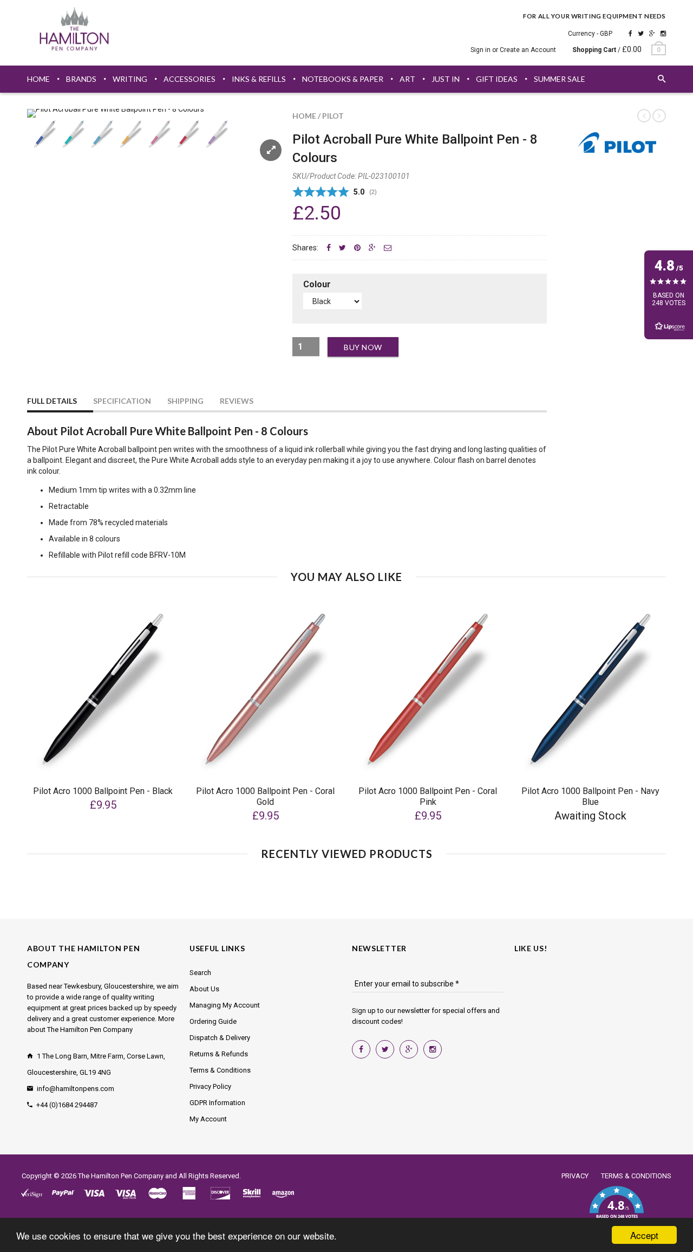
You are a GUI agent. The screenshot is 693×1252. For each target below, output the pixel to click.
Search (200, 973)
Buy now (363, 347)
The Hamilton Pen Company (121, 1176)
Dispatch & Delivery (219, 1038)
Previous (48, 147)
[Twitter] (641, 33)
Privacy (575, 1176)
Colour (317, 284)
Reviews (236, 400)
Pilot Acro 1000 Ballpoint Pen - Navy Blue (590, 796)
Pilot (333, 115)
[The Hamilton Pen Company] (74, 31)
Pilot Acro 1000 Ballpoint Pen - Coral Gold (265, 796)
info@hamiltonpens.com (75, 1089)
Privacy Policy (210, 1086)
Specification (122, 400)
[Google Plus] (652, 33)
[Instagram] (663, 33)
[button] (616, 1209)
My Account (208, 1119)
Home (304, 115)
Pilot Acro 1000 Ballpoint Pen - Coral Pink (427, 796)
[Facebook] (630, 33)
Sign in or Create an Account (513, 50)
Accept (644, 1235)
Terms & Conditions (220, 1070)
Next (261, 147)
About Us (204, 989)
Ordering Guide (213, 1021)
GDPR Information (217, 1103)
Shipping (185, 400)
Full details (52, 400)
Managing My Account (224, 1005)
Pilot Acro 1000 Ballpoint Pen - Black (103, 791)
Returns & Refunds (218, 1054)
